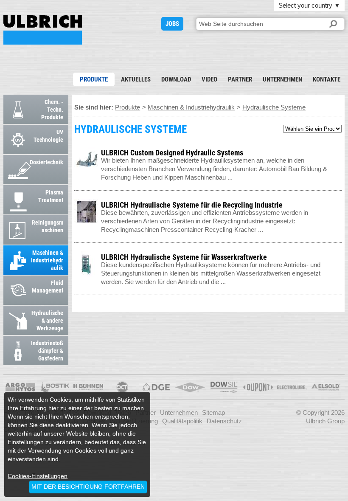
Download (176, 79)
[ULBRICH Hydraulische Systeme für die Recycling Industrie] (338, 203)
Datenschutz (224, 421)
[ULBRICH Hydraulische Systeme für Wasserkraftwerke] (338, 255)
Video (209, 79)
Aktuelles (136, 79)
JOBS (172, 24)
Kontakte (326, 79)
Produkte (94, 79)
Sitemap (213, 412)
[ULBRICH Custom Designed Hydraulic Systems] (338, 151)
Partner (240, 79)
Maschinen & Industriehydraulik (191, 107)
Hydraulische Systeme (274, 107)
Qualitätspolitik (182, 421)
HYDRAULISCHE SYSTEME (42, 30)
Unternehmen (282, 79)
